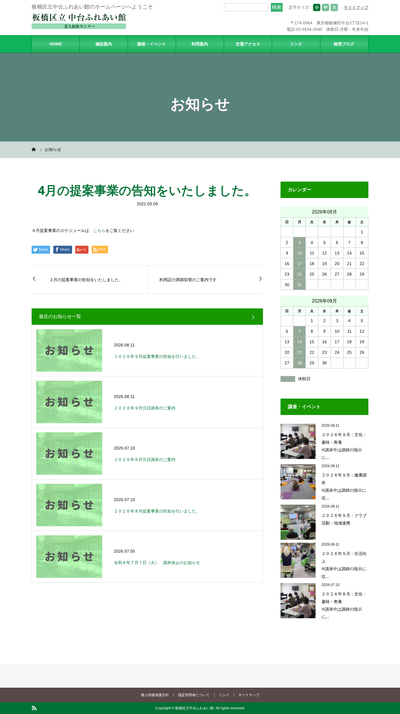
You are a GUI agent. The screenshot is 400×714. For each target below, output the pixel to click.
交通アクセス (248, 44)
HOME (55, 44)
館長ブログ (344, 44)
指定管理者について (194, 695)
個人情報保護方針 (155, 695)
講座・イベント (151, 44)
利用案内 (200, 44)
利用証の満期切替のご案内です (188, 279)
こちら (99, 230)
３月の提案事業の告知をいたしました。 (86, 279)
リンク (296, 44)
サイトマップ (356, 7)
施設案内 (103, 44)
